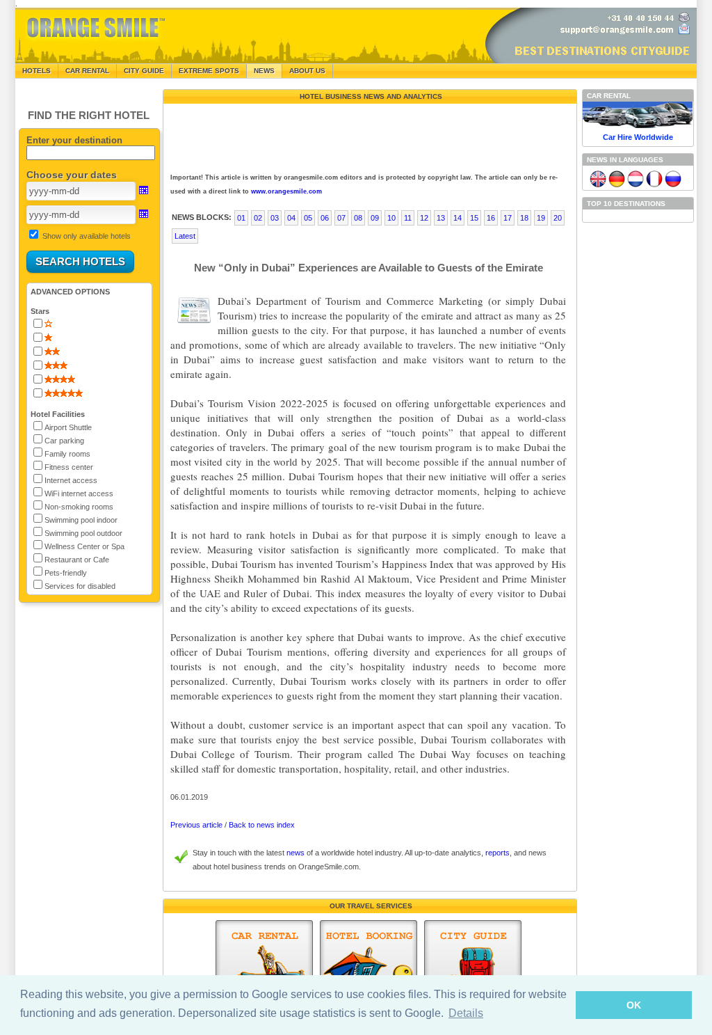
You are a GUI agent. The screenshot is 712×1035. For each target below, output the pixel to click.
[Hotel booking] (368, 970)
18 (524, 218)
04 (291, 218)
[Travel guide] (472, 970)
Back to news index (262, 825)
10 (391, 218)
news (295, 852)
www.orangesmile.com (286, 191)
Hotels (36, 70)
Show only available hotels (86, 236)
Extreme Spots (209, 70)
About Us (307, 70)
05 (308, 218)
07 (341, 218)
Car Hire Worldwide (638, 137)
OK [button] (633, 1005)
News (264, 70)
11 (408, 218)
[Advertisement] (368, 135)
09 (375, 218)
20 (557, 218)
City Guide (144, 70)
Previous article (196, 825)
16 (491, 218)
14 (457, 218)
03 (274, 218)
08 (358, 218)
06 (325, 218)
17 (507, 218)
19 (541, 218)
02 (258, 218)
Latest (185, 236)
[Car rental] (264, 970)
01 (241, 218)
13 (441, 218)
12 (424, 218)
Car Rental (87, 70)
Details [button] (465, 1013)
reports (497, 852)
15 (474, 218)
